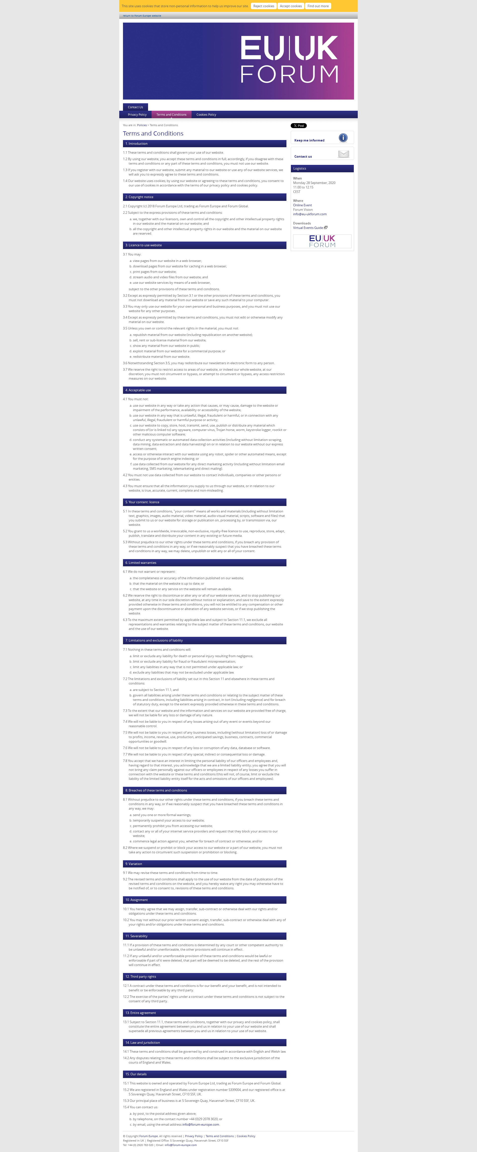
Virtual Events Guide (308, 227)
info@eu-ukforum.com (310, 214)
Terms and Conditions (172, 114)
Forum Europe (148, 1136)
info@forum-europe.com (200, 1124)
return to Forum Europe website (142, 15)
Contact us (303, 156)
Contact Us (135, 107)
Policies (142, 125)
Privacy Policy (137, 114)
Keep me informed (309, 140)
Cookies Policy (206, 114)
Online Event (302, 205)
